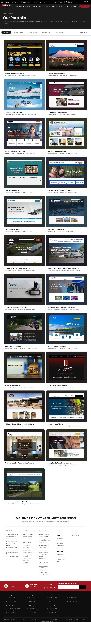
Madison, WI (9, 595)
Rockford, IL (9, 606)
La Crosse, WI (30, 595)
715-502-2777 (37, 2)
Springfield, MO (51, 606)
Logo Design (42, 547)
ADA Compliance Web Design (12, 553)
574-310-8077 (58, 2)
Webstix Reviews (61, 545)
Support (59, 557)
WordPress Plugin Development (43, 555)
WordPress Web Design (12, 556)
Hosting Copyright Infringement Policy (76, 619)
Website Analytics (27, 552)
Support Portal (75, 535)
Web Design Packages (12, 534)
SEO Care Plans (27, 545)
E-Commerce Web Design (11, 544)
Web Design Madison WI (30, 619)
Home (4, 13)
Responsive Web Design (12, 538)
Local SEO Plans (27, 550)
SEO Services (27, 542)
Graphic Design (59, 32)
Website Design (18, 32)
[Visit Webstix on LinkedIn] (51, 587)
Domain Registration (44, 534)
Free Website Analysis (44, 574)
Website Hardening (44, 552)
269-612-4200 (26, 2)
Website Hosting (43, 536)
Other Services (43, 531)
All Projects (6, 32)
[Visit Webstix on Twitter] (48, 587)
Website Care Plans (28, 534)
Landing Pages (46, 32)
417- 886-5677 (69, 2)
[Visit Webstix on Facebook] (45, 587)
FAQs (58, 561)
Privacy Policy (46, 619)
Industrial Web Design (11, 547)
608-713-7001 (15, 2)
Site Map (39, 619)
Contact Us (74, 533)
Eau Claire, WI (71, 595)
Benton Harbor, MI (52, 595)
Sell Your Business (43, 572)
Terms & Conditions (61, 619)
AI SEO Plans (26, 547)
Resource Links (60, 547)
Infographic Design (44, 545)
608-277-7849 (5, 2)
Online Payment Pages (11, 549)
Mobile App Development (42, 559)
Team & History (60, 540)
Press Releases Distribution (27, 559)
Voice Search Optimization (26, 563)
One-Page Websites (32, 32)
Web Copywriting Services (27, 555)
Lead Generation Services (43, 566)
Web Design (9, 531)
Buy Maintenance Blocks (27, 537)
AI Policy (53, 619)
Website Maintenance (29, 531)
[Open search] (67, 7)
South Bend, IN (31, 606)
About (58, 535)
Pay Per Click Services (44, 542)
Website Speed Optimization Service (44, 539)
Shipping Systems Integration (43, 563)
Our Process (60, 538)
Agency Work (42, 570)
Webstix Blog (60, 554)
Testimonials (60, 543)
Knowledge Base (61, 559)
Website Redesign (11, 536)
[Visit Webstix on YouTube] (55, 587)
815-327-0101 (47, 2)
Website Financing (43, 549)
